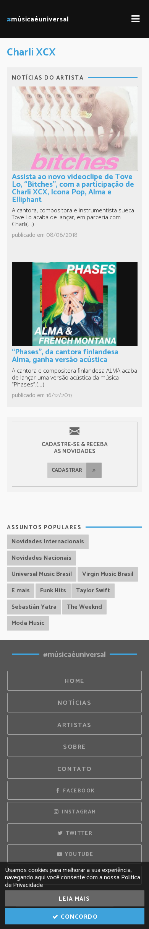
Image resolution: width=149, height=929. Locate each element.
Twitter (78, 833)
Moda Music (27, 623)
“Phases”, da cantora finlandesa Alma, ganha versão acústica (65, 356)
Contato (74, 769)
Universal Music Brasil (41, 574)
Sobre (74, 747)
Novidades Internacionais (47, 541)
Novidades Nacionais (41, 558)
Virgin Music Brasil (107, 574)
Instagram (78, 812)
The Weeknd (84, 607)
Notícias (75, 703)
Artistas (74, 725)
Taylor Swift (93, 590)
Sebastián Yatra (34, 607)
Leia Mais (74, 899)
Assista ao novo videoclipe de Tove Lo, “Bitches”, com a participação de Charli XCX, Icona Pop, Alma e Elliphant (73, 188)
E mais (20, 590)
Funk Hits (53, 590)
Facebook (78, 791)
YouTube (78, 854)
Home (74, 681)
